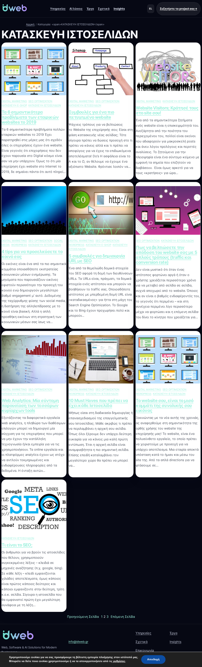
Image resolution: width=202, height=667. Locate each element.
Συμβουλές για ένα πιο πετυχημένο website (91, 115)
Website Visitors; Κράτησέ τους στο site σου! (167, 110)
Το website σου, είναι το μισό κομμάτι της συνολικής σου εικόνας (164, 405)
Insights (119, 8)
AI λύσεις (75, 8)
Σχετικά (103, 8)
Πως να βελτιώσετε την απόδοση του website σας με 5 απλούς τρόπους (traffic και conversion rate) (166, 255)
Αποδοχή (153, 659)
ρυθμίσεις (119, 661)
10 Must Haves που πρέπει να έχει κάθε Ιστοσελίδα (98, 403)
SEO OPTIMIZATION (40, 101)
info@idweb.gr (78, 641)
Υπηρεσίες (57, 8)
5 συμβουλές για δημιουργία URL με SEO (97, 258)
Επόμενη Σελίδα (123, 617)
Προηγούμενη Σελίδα (83, 617)
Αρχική (30, 24)
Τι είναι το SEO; (17, 545)
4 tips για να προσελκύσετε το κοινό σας (32, 254)
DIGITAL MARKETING (14, 101)
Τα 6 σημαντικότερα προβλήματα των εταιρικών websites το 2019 (30, 117)
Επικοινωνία (145, 650)
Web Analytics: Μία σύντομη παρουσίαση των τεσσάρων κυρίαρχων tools (30, 405)
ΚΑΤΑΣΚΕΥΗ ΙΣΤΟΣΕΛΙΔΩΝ (44, 105)
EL (150, 8)
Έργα (90, 8)
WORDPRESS (19, 244)
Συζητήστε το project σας (178, 8)
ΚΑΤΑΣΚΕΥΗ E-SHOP (14, 105)
